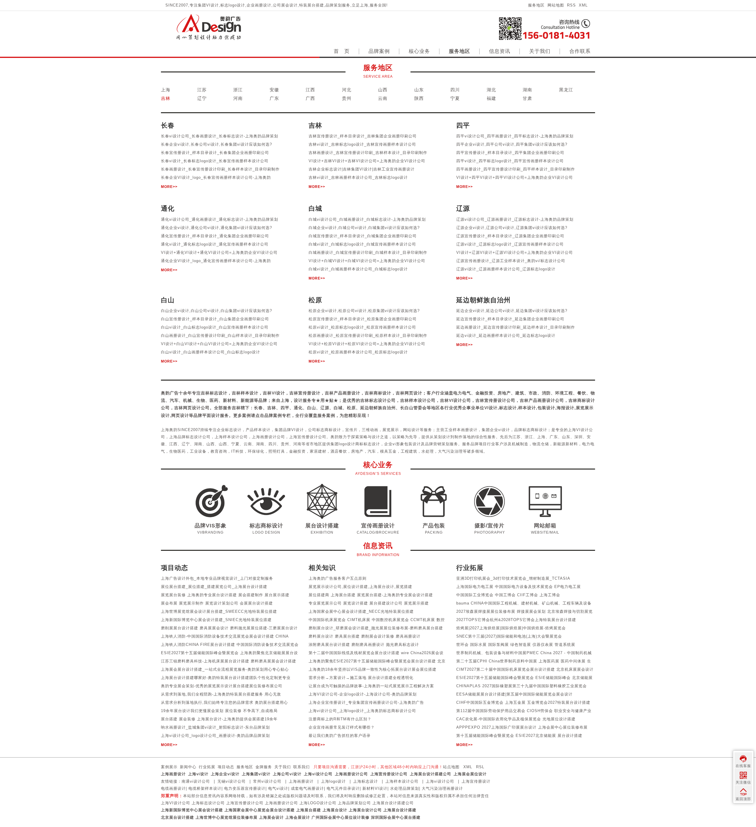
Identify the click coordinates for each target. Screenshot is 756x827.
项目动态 (226, 767)
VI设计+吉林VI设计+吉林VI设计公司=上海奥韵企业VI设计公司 (367, 161)
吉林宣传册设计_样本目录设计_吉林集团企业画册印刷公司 (363, 136)
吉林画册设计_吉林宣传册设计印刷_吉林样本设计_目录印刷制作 (368, 152)
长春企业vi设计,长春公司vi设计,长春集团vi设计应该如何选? (216, 144)
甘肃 (527, 98)
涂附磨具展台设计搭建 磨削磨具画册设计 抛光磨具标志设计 (364, 644)
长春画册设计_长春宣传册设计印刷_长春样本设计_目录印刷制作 (220, 169)
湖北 (491, 89)
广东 (274, 98)
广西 (310, 98)
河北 (346, 89)
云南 (382, 98)
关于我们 (539, 51)
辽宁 (202, 98)
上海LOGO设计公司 (317, 803)
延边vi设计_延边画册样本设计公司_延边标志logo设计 (505, 335)
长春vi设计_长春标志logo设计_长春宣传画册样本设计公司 (214, 161)
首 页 (342, 51)
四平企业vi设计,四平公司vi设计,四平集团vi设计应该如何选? (511, 144)
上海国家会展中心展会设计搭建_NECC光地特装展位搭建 (361, 611)
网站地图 (556, 5)
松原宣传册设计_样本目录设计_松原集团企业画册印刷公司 (363, 319)
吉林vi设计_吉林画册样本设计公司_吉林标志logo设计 (358, 177)
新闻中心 (188, 767)
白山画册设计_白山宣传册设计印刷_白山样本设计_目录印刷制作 (220, 335)
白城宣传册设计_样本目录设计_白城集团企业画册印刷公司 (363, 236)
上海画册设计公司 (351, 774)
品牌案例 (379, 51)
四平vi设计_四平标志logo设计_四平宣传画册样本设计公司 (510, 161)
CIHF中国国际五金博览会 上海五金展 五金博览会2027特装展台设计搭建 (523, 702)
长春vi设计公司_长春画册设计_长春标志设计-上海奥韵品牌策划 (219, 136)
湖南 (527, 89)
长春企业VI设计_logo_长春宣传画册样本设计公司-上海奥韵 (216, 177)
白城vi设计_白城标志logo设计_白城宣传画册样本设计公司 (362, 244)
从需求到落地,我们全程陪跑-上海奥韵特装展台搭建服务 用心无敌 (221, 694)
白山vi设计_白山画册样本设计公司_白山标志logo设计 (210, 352)
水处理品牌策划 (404, 788)
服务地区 (536, 5)
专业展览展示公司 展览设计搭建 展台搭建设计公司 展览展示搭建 (369, 603)
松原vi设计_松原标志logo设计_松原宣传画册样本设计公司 (362, 327)
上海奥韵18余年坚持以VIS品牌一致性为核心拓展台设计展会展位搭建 (372, 669)
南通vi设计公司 (196, 781)
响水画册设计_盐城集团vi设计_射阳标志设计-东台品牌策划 (215, 727)
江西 (310, 89)
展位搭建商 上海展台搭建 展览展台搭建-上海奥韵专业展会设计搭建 (371, 595)
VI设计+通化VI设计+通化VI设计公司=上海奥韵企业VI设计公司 (219, 252)
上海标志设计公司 (208, 803)
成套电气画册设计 (307, 788)
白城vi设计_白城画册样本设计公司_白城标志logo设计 (358, 269)
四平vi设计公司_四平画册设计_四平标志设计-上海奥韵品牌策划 (514, 136)
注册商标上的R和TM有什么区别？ (340, 719)
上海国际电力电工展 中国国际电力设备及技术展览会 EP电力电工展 (518, 586)
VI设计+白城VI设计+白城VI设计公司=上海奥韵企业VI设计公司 (367, 261)
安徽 (274, 89)
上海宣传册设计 (476, 781)
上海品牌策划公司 (354, 803)
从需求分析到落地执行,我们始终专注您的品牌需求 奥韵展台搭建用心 (224, 702)
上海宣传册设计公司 (389, 774)
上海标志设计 (365, 781)
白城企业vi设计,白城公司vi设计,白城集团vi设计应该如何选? (364, 227)
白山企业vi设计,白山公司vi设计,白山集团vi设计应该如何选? (216, 310)
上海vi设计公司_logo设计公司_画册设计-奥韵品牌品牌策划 (215, 735)
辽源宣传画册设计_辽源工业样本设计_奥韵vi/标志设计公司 (510, 261)
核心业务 (419, 51)
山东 (419, 89)
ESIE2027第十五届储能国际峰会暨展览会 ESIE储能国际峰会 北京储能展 (524, 677)
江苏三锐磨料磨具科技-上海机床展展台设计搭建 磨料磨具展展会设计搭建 (228, 661)
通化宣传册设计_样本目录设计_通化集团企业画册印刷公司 (215, 236)
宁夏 (455, 98)
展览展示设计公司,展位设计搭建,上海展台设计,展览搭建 (360, 586)
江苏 (202, 89)
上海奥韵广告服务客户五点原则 (337, 578)
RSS (571, 5)
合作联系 (580, 51)
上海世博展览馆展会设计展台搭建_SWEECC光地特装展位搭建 (219, 611)
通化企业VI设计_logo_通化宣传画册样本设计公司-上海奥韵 (216, 261)
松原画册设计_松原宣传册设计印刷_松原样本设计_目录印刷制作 (368, 335)
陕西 (419, 98)
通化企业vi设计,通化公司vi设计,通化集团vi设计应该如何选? (216, 227)
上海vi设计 (198, 774)
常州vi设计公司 (267, 781)
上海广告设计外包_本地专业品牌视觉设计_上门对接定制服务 (217, 578)
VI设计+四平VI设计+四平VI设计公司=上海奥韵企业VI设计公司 (514, 177)
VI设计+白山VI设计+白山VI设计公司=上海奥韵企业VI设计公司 (219, 344)
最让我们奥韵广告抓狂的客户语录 (340, 735)
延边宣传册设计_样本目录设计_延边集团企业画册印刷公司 (510, 319)
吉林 (165, 98)
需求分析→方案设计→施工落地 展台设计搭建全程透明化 (361, 677)
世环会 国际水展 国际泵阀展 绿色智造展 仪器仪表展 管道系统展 (515, 644)
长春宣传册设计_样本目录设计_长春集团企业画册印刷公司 (215, 152)
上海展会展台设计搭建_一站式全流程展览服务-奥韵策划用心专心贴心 (225, 669)
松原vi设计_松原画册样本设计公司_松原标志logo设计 (358, 352)
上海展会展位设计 (470, 774)
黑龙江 (566, 89)
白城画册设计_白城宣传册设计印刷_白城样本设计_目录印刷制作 (368, 252)
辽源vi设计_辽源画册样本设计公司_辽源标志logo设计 (505, 269)
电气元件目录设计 (343, 788)
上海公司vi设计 (287, 774)
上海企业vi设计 (225, 774)
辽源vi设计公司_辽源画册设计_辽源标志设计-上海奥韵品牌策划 (514, 219)
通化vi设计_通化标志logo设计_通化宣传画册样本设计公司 (214, 244)
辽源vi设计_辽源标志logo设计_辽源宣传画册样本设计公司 (510, 244)
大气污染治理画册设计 (442, 788)
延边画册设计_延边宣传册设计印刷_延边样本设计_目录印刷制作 (515, 327)
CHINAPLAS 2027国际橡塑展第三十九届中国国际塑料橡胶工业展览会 (521, 686)
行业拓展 (207, 767)
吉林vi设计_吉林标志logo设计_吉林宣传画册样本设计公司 (362, 144)
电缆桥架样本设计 (204, 788)
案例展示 (169, 767)
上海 (165, 89)
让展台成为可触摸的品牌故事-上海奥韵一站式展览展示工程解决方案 (371, 686)
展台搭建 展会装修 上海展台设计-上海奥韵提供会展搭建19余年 (219, 719)
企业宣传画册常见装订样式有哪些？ (342, 727)
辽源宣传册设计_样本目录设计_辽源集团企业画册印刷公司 (510, 236)
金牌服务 (263, 767)
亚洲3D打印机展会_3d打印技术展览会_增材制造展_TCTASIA (513, 578)
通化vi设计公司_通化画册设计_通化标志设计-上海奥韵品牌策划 (219, 219)
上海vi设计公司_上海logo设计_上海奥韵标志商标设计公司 (362, 711)
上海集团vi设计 (256, 774)
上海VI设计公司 (175, 803)
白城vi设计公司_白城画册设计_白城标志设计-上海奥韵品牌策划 (367, 219)
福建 (491, 98)
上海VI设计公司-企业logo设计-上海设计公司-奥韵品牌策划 (363, 694)
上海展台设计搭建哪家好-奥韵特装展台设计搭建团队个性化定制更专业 (226, 677)
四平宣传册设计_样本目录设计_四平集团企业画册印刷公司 (510, 152)
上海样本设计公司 (401, 781)
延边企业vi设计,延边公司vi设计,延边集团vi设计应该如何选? (511, 310)
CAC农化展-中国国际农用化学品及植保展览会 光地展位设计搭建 (516, 719)
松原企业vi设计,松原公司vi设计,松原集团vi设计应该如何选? (364, 310)
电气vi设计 (278, 788)
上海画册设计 (173, 774)
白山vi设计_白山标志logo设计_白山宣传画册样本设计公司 (214, 327)
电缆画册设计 (173, 788)
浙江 (238, 89)
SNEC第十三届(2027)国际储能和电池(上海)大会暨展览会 (509, 636)
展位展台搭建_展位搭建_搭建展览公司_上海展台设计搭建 (214, 586)
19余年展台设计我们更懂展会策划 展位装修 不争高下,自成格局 (219, 711)
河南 (238, 98)
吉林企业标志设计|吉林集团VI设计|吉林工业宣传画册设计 (362, 169)
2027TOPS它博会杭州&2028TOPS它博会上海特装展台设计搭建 (516, 620)
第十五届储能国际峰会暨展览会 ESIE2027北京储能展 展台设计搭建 (519, 735)
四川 (455, 89)
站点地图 (451, 767)
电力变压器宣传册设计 (244, 788)
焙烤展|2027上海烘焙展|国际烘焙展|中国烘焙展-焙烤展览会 (511, 628)
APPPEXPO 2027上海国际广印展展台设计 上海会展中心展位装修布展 (522, 727)
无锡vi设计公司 (231, 781)
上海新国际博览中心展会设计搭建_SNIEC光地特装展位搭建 (216, 620)
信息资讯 (499, 51)
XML (583, 5)
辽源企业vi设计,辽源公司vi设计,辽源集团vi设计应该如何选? (511, 227)
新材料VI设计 (374, 788)
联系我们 (301, 767)
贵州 (346, 98)
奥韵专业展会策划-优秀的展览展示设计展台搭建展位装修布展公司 (221, 686)
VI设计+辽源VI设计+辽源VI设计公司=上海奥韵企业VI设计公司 (514, 252)
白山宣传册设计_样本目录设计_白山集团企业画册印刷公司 (215, 319)
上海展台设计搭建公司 (430, 774)
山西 (382, 89)
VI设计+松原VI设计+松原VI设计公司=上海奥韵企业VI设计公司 (367, 344)
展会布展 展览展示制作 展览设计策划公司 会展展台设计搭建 (217, 603)
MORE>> (169, 187)
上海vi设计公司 (318, 774)
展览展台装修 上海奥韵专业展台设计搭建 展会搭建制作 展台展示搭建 (225, 595)
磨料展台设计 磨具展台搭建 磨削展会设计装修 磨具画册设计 (365, 636)
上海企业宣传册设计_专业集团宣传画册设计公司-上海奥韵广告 (366, 702)
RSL (480, 767)
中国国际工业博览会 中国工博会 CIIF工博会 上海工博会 (508, 595)
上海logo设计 (333, 781)
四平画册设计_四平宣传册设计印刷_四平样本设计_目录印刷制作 (515, 169)
